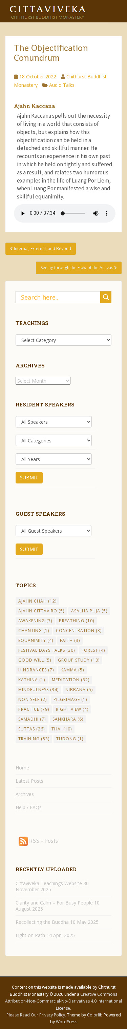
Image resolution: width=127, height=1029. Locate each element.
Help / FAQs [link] (29, 807)
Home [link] (22, 767)
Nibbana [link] (79, 689)
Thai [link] (61, 729)
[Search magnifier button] (106, 297)
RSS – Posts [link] (43, 840)
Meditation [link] (70, 680)
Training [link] (33, 739)
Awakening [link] (35, 621)
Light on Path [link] (30, 935)
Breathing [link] (76, 621)
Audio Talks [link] (62, 85)
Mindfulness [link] (38, 689)
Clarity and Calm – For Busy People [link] (54, 902)
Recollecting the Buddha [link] (42, 922)
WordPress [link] (66, 1022)
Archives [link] (25, 794)
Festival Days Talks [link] (46, 650)
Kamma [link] (72, 670)
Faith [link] (70, 640)
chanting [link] (33, 630)
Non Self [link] (32, 699)
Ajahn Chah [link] (37, 601)
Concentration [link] (79, 630)
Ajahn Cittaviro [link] (41, 611)
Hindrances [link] (36, 670)
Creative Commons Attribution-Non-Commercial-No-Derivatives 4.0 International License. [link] (63, 1001)
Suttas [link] (31, 729)
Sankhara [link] (67, 719)
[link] (47, 10)
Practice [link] (33, 709)
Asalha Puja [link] (89, 611)
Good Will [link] (34, 660)
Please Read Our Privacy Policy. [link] (36, 1015)
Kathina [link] (31, 680)
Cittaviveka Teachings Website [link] (49, 883)
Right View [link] (72, 709)
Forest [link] (93, 650)
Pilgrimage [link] (70, 699)
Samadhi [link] (32, 719)
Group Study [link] (79, 660)
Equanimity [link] (35, 640)
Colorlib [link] (95, 1015)
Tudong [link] (69, 739)
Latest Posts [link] (29, 781)
